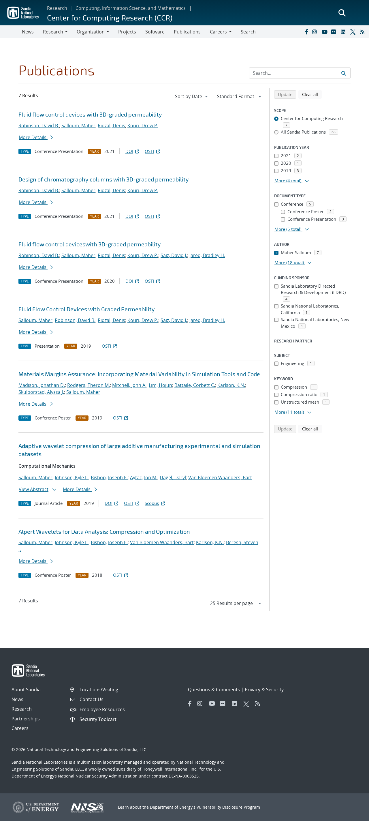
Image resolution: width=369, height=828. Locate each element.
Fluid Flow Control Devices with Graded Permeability (86, 309)
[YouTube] (325, 31)
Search (248, 32)
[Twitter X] (353, 31)
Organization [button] (91, 32)
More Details (33, 137)
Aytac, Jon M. (143, 477)
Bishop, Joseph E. (109, 477)
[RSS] (363, 31)
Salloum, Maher (78, 125)
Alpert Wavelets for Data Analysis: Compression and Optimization (104, 531)
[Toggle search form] (342, 12)
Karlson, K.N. (231, 385)
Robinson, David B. (38, 125)
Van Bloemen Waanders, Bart (220, 477)
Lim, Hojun (160, 385)
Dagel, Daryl (173, 477)
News (28, 32)
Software (155, 32)
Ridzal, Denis (111, 125)
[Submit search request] (344, 73)
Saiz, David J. (174, 255)
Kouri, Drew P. (142, 125)
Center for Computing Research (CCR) (109, 17)
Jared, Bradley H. (207, 255)
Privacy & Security (264, 689)
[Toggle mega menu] (359, 12)
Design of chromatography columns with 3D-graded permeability (103, 179)
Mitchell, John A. (129, 385)
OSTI (149, 151)
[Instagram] (315, 31)
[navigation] (192, 96)
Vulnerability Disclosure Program (228, 807)
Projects (127, 32)
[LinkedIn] (344, 31)
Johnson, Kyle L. (72, 477)
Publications (187, 32)
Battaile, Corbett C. (194, 385)
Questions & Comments (214, 689)
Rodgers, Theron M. (88, 385)
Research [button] (53, 32)
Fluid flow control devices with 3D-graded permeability (90, 114)
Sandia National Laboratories (40, 762)
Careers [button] (218, 32)
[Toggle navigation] (11, 31)
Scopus (152, 503)
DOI (129, 151)
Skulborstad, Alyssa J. (41, 392)
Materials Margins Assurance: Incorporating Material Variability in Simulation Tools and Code (139, 373)
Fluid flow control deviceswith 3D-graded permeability (89, 244)
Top (352, 821)
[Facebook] (306, 31)
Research (57, 8)
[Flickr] (334, 31)
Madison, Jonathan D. (41, 385)
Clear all (312, 94)
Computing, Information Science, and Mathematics (131, 8)
